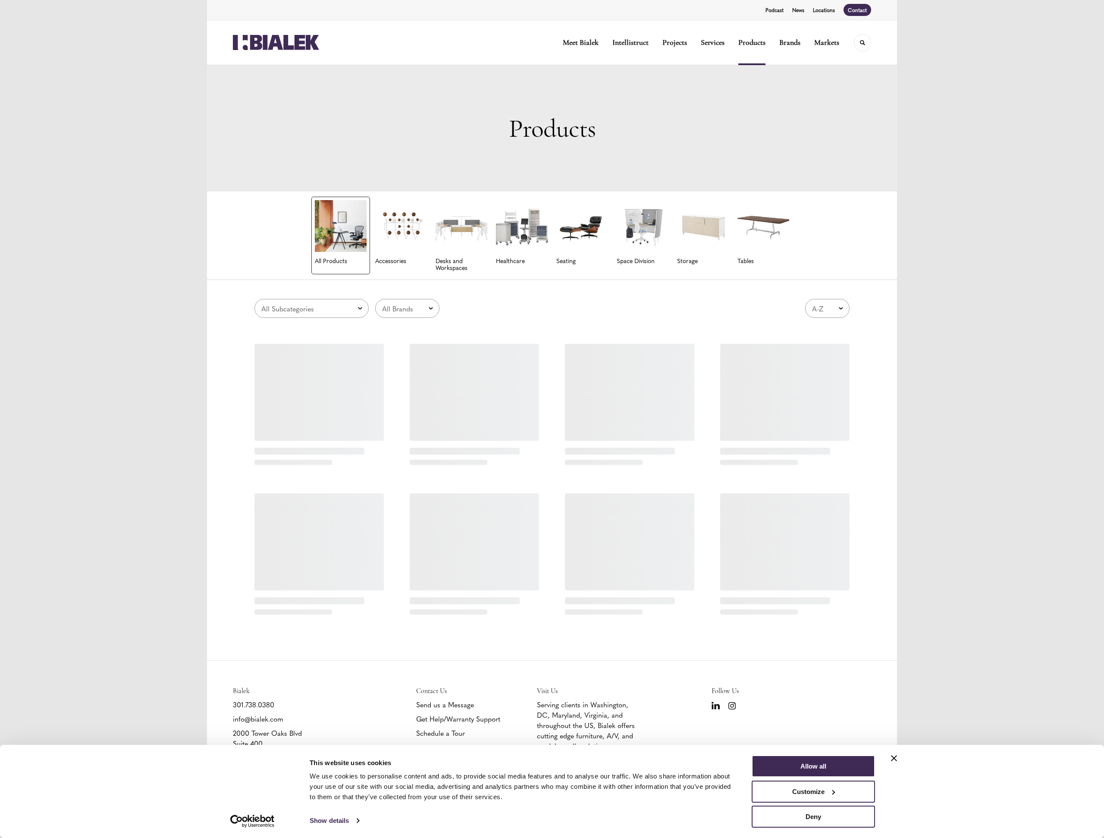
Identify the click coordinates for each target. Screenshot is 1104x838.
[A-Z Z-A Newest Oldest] (827, 308)
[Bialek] (276, 42)
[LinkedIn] (716, 705)
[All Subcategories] (311, 308)
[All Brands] (407, 308)
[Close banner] (894, 758)
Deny (813, 816)
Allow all (813, 766)
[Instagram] (732, 705)
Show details (329, 820)
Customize (808, 791)
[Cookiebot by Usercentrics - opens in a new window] (252, 821)
